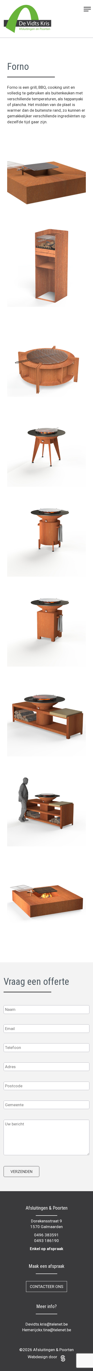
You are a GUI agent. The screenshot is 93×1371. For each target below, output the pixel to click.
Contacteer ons (46, 1286)
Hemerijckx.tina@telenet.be (46, 1329)
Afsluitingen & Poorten (53, 1349)
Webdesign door (43, 1356)
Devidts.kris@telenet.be (47, 1324)
